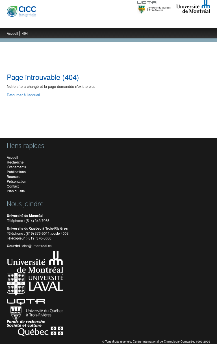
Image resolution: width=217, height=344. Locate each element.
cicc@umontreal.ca (37, 245)
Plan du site (16, 190)
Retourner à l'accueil (23, 94)
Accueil (12, 33)
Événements (112, 22)
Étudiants (88, 22)
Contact (13, 186)
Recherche (40, 22)
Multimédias (166, 22)
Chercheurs (65, 22)
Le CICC (18, 22)
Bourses (13, 176)
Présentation (16, 181)
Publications (139, 22)
